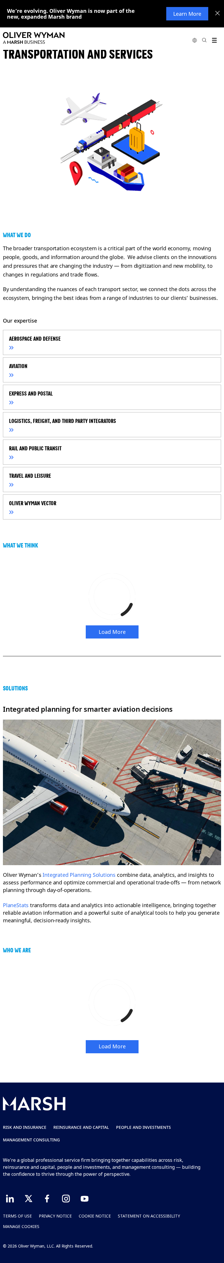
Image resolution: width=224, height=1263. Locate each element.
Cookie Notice (95, 1216)
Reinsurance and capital (81, 1127)
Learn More (187, 13)
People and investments (143, 1127)
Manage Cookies (21, 1226)
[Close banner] (218, 14)
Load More (112, 631)
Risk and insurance (24, 1127)
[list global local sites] (194, 40)
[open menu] (214, 40)
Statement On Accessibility (149, 1216)
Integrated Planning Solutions (79, 874)
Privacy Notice (55, 1216)
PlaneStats (16, 905)
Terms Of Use (17, 1216)
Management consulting (31, 1140)
